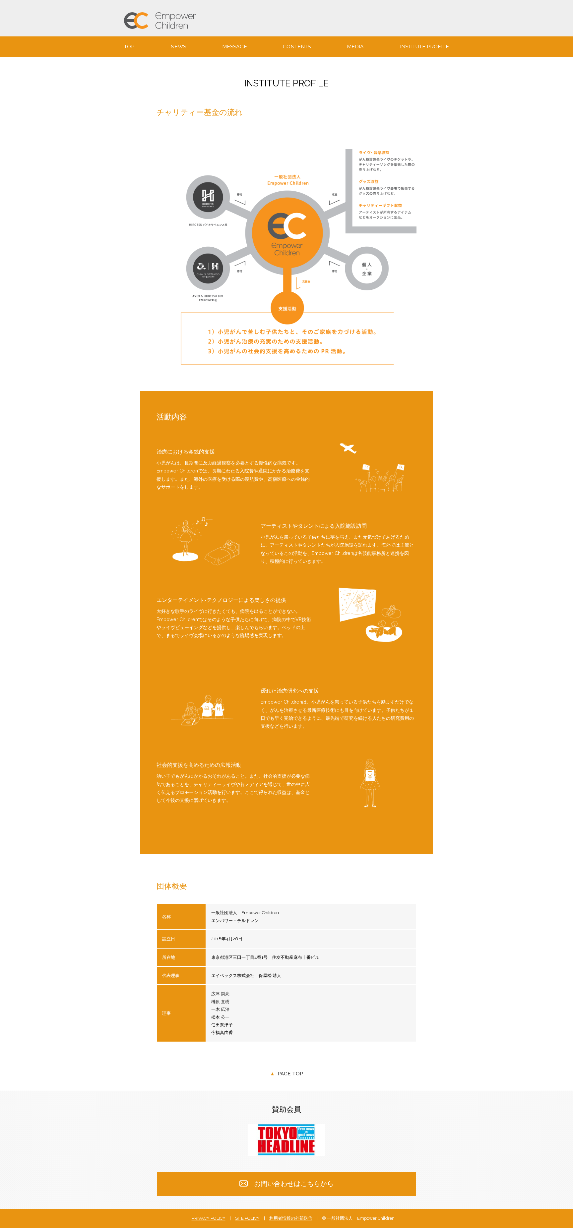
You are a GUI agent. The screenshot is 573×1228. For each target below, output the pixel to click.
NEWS (178, 46)
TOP (129, 46)
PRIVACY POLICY (208, 1218)
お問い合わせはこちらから (294, 1184)
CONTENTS (297, 46)
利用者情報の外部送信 (290, 1218)
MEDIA (355, 46)
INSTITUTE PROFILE (424, 46)
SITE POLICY (247, 1218)
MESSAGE (234, 46)
